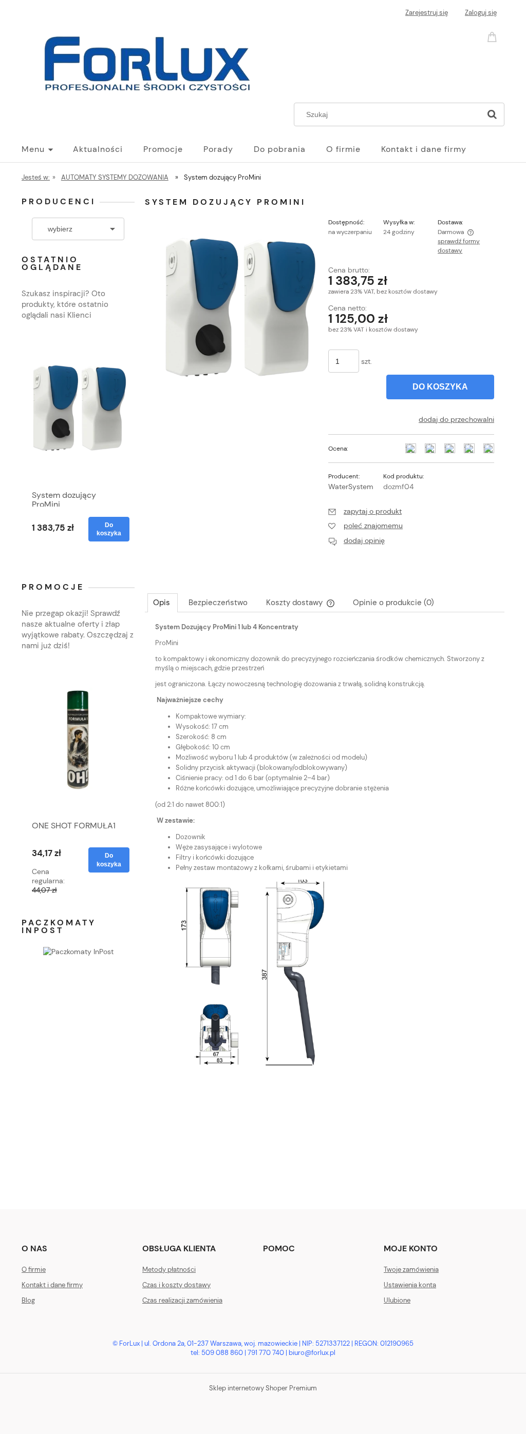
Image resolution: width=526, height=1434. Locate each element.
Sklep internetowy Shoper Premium (263, 1388)
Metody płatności (169, 1269)
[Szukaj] (492, 114)
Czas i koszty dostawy (176, 1285)
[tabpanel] (324, 880)
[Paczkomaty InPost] (78, 951)
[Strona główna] (150, 62)
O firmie (34, 1269)
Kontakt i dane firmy (52, 1285)
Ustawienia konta (410, 1285)
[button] (365, 511)
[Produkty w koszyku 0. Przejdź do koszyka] (493, 36)
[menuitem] (47, 149)
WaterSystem (350, 486)
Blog (28, 1300)
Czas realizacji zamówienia (182, 1300)
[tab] (162, 602)
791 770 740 (266, 1352)
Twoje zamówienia (411, 1269)
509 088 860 (222, 1352)
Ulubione (397, 1300)
